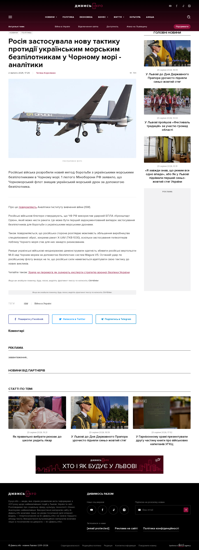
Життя (118, 17)
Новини (50, 17)
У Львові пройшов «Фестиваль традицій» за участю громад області (167, 126)
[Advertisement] (167, 241)
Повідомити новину (147, 545)
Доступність (112, 26)
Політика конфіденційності (161, 528)
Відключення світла (88, 26)
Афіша (150, 17)
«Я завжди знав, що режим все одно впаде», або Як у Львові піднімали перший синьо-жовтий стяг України (167, 176)
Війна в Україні (62, 26)
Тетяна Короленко (46, 73)
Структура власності (70, 545)
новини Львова (30, 545)
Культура (135, 17)
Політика (68, 17)
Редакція (108, 545)
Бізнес (102, 17)
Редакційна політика (91, 545)
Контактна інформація (125, 545)
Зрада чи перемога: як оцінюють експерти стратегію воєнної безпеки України (79, 272)
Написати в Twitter (74, 319)
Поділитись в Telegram (118, 319)
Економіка (86, 17)
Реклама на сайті (126, 528)
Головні (152, 45)
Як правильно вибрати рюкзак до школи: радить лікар (37, 438)
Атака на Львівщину (137, 26)
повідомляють (28, 207)
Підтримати (182, 26)
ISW (26, 304)
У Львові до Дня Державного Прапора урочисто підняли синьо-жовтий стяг (167, 78)
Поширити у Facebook (30, 319)
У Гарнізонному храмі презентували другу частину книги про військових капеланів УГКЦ (162, 440)
